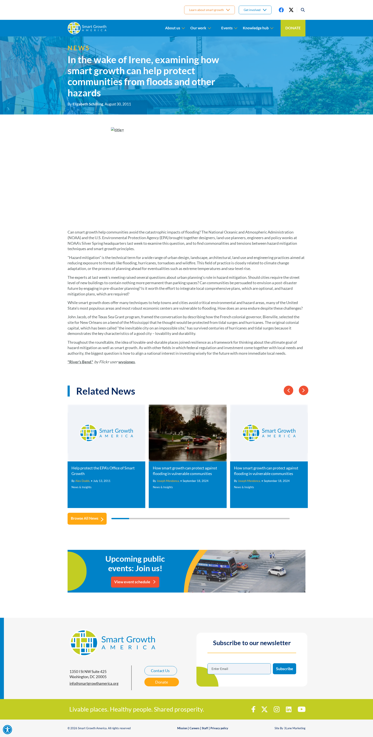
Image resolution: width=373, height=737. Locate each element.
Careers (194, 728)
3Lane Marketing (294, 728)
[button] (301, 10)
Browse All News (84, 518)
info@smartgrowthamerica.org (94, 683)
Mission (182, 728)
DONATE (293, 28)
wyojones (126, 361)
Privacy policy (219, 728)
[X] (291, 10)
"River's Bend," (80, 361)
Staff (205, 728)
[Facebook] (281, 10)
